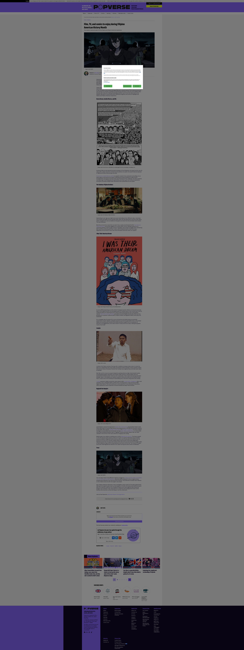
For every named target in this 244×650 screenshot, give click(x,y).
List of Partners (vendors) (107, 82)
